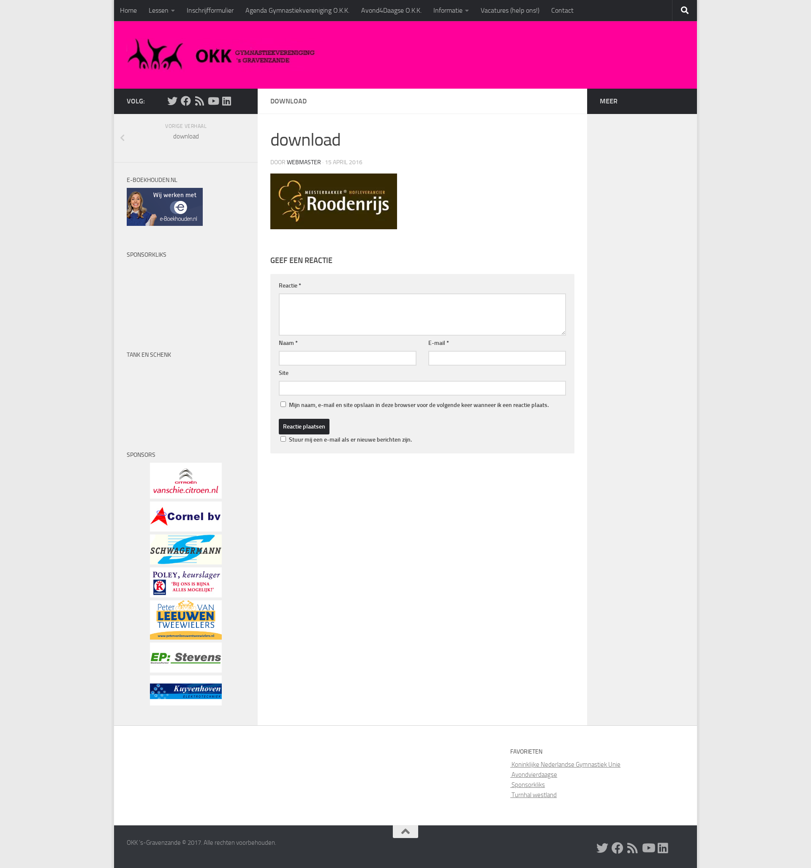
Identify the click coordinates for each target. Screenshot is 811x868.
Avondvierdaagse (533, 774)
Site (283, 373)
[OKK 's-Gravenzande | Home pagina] (225, 55)
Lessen (159, 10)
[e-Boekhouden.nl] (165, 224)
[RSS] (199, 101)
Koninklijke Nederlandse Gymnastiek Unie (565, 764)
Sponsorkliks (527, 785)
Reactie (290, 285)
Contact (562, 10)
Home (128, 10)
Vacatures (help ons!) (510, 10)
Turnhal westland (533, 795)
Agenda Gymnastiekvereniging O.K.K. (297, 10)
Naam (288, 343)
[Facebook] (186, 101)
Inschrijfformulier (210, 10)
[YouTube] (213, 101)
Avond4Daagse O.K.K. (391, 10)
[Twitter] (172, 101)
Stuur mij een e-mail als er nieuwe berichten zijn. (350, 439)
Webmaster (304, 162)
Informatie (448, 10)
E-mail (438, 343)
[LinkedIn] (226, 101)
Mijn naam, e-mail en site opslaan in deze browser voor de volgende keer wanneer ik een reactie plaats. (419, 405)
